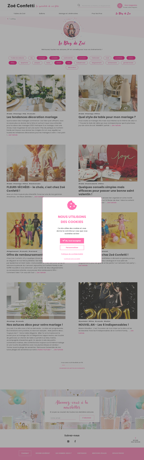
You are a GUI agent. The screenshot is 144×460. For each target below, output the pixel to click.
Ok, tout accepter (73, 241)
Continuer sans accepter (72, 259)
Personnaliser (72, 247)
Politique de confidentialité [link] (72, 254)
